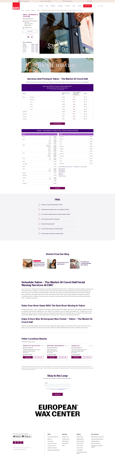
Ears (61, 143)
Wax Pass (61, 174)
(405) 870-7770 (28, 27)
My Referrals (65, 439)
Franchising (50, 441)
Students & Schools (52, 447)
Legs (23, 168)
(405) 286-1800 (52, 354)
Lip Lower (24, 116)
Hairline (61, 151)
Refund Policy (80, 436)
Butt (23, 152)
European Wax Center (20, 447)
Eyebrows (25, 113)
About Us (50, 439)
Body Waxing (62, 170)
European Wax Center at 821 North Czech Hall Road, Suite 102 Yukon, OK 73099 (59, 10)
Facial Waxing (62, 171)
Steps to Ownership (95, 443)
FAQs (63, 445)
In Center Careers (52, 445)
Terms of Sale (80, 445)
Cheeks (61, 139)
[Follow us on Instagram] (31, 37)
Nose (61, 160)
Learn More (62, 89)
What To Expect (62, 176)
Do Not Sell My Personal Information (19, 449)
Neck (61, 158)
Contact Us (65, 436)
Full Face (61, 148)
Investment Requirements (97, 439)
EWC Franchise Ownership (97, 436)
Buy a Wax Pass (30, 34)
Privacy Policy (80, 443)
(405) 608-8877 (76, 354)
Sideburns (62, 163)
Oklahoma (33, 10)
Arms (24, 136)
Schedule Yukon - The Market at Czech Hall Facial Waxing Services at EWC (53, 284)
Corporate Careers (52, 443)
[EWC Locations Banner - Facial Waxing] (57, 72)
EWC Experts (65, 443)
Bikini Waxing (62, 168)
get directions (27, 25)
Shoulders (25, 175)
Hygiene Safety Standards (54, 450)
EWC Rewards (65, 441)
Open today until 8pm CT (28, 18)
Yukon (38, 10)
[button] (99, 6)
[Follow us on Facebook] (28, 37)
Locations (28, 10)
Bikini (24, 97)
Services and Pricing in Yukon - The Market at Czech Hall (57, 79)
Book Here (30, 31)
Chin (61, 141)
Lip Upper (25, 118)
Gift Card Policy (80, 441)
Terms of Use (80, 447)
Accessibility (80, 450)
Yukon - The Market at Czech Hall (30, 15)
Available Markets (95, 441)
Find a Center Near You (53, 436)
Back (24, 139)
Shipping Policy (80, 439)
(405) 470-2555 (28, 354)
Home (23, 10)
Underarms (25, 111)
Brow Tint (62, 136)
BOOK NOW (87, 5)
